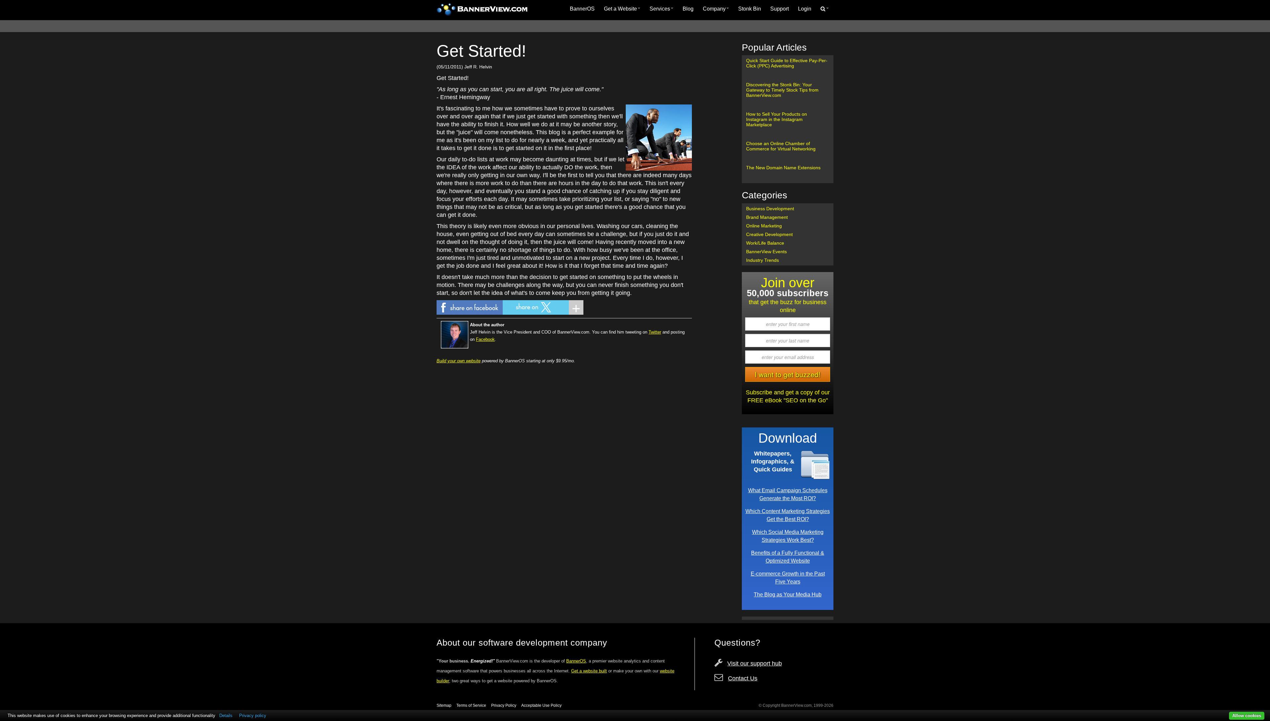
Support (779, 9)
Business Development (770, 208)
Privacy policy (252, 715)
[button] (824, 9)
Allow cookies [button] (1246, 715)
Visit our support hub (754, 663)
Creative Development (769, 234)
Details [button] (226, 715)
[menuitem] (582, 9)
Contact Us (742, 678)
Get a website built (589, 670)
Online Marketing (764, 225)
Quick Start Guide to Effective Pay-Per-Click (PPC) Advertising (786, 63)
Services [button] (660, 9)
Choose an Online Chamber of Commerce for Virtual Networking (781, 146)
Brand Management (767, 217)
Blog (688, 9)
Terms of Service (471, 705)
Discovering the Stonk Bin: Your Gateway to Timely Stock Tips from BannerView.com (782, 90)
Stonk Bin (749, 9)
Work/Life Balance (765, 243)
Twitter (655, 332)
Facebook (485, 339)
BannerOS (582, 9)
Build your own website (459, 360)
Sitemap (444, 705)
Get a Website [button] (620, 9)
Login (804, 9)
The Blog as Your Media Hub (788, 594)
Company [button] (714, 9)
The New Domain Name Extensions (783, 167)
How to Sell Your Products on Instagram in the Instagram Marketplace (776, 119)
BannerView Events (766, 251)
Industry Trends (762, 260)
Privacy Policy (503, 705)
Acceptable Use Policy (541, 705)
